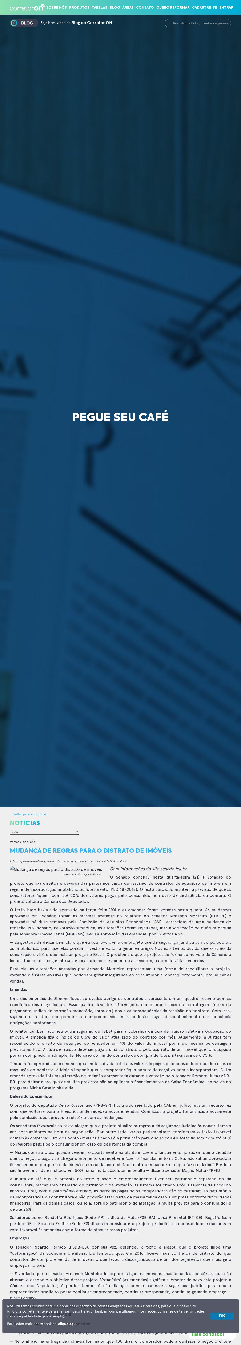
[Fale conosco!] (230, 1334)
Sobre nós (56, 7)
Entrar (226, 7)
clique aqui (67, 1324)
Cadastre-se (204, 7)
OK (222, 1316)
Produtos (79, 7)
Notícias (25, 823)
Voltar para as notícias (29, 814)
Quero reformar (173, 7)
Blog (115, 7)
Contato (145, 7)
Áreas (128, 7)
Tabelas (99, 7)
